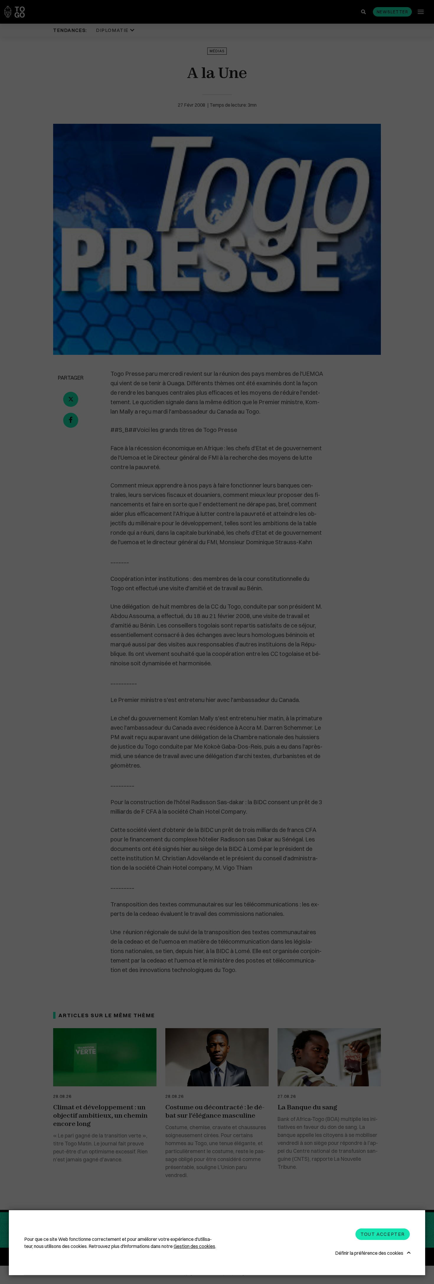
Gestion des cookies (194, 1246)
